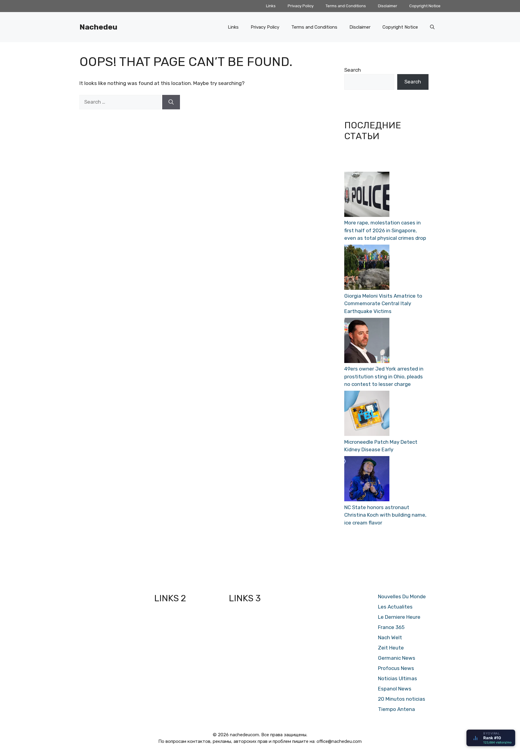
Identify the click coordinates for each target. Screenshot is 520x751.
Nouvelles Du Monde (402, 596)
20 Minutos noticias (401, 699)
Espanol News (394, 689)
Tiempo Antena (396, 709)
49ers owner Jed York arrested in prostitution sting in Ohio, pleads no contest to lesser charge (383, 376)
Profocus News (396, 668)
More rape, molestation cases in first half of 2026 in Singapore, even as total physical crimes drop (385, 230)
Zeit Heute (391, 648)
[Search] (171, 102)
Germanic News (396, 658)
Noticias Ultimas (397, 678)
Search (352, 70)
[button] (432, 27)
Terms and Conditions (346, 6)
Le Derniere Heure (399, 617)
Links (271, 6)
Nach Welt (390, 637)
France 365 (391, 627)
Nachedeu (98, 27)
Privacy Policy (301, 6)
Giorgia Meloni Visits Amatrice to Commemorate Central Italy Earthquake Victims (383, 303)
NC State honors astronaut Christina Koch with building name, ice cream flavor (385, 515)
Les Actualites (395, 607)
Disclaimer (387, 6)
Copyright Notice (425, 6)
